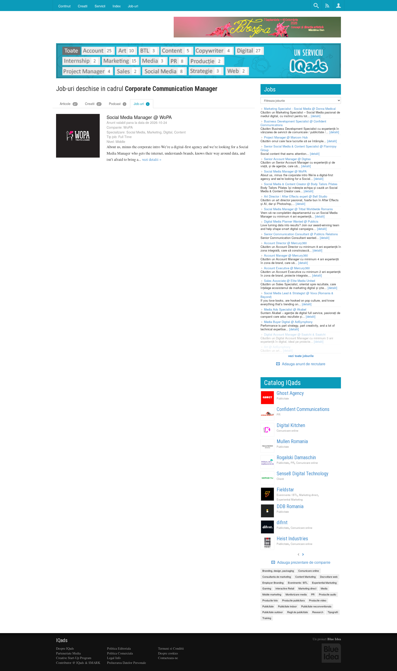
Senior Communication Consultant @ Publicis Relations (301, 234)
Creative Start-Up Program (73, 658)
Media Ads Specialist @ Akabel (285, 309)
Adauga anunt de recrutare (303, 364)
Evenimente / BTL (287, 495)
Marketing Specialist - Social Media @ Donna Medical (300, 108)
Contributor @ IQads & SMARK (78, 662)
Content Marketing (305, 576)
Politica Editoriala (119, 648)
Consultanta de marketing (276, 576)
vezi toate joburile (301, 356)
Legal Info (114, 658)
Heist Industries (292, 538)
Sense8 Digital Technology (302, 473)
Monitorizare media (296, 594)
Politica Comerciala (120, 653)
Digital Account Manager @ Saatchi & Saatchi (295, 334)
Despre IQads (65, 648)
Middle (120, 141)
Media (324, 588)
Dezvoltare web (328, 576)
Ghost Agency (290, 393)
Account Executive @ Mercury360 (287, 268)
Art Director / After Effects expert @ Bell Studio (295, 196)
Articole (68, 103)
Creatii (92, 103)
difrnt (282, 522)
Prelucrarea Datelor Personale (126, 662)
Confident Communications (303, 409)
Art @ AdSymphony (277, 347)
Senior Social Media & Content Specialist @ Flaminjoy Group (299, 148)
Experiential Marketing (290, 499)
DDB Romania (290, 506)
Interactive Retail (284, 588)
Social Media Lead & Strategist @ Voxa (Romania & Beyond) (297, 295)
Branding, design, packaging (278, 570)
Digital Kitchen (291, 425)
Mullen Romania (292, 441)
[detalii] (315, 116)
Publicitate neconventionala (316, 606)
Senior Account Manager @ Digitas (287, 159)
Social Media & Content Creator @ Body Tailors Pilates (300, 184)
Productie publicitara (293, 600)
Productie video (317, 600)
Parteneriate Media (68, 653)
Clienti (280, 479)
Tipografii (333, 612)
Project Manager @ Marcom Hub (286, 137)
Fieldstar (285, 490)
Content (180, 132)
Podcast (117, 103)
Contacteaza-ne (168, 658)
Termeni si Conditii (171, 648)
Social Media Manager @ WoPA (139, 117)
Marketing (154, 132)
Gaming (266, 588)
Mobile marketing (271, 594)
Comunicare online (287, 430)
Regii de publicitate (297, 612)
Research (317, 612)
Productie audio (327, 594)
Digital (167, 132)
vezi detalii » (151, 159)
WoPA (128, 127)
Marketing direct (308, 495)
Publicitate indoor (287, 606)
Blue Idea (334, 639)
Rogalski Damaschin (296, 457)
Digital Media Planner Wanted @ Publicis (291, 221)
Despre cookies (168, 653)
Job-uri (133, 5)
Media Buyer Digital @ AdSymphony (288, 322)
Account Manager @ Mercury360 (286, 255)
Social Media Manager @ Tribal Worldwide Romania (298, 209)
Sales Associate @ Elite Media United (289, 280)
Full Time (125, 136)
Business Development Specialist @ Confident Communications (293, 123)
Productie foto (270, 600)
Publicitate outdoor (272, 612)
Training (266, 618)
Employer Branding (273, 582)
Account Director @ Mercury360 (285, 243)
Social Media (135, 132)
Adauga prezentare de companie (303, 562)
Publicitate (283, 398)
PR (278, 414)
